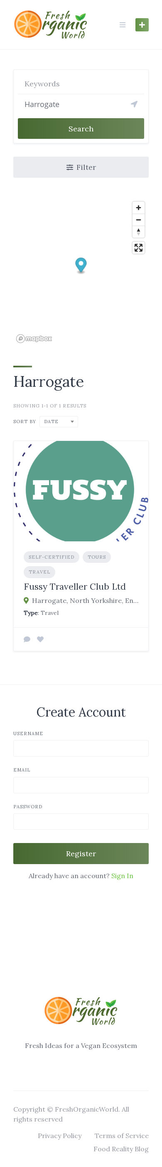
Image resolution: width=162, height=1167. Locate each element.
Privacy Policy (59, 1135)
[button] (81, 266)
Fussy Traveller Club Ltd (75, 586)
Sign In (122, 876)
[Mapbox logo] (34, 338)
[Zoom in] (139, 208)
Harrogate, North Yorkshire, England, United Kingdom (85, 600)
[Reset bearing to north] (139, 232)
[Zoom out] (139, 220)
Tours (97, 557)
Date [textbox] (51, 421)
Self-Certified (51, 557)
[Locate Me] (134, 104)
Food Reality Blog (121, 1149)
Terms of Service (122, 1135)
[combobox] (58, 421)
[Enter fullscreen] (139, 248)
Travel (39, 572)
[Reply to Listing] (27, 639)
